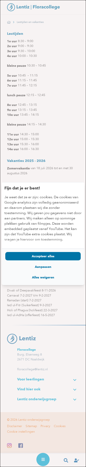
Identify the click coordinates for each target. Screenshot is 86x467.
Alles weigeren (43, 277)
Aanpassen (43, 267)
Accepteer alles (43, 256)
